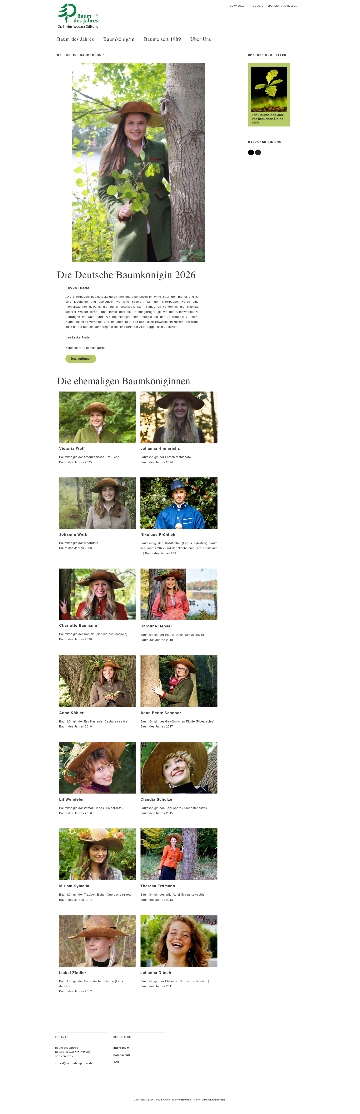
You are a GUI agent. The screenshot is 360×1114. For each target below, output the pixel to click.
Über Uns (200, 39)
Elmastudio (218, 1099)
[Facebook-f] (251, 152)
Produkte (256, 6)
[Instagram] (258, 152)
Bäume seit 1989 (162, 39)
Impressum (121, 1048)
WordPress (184, 1099)
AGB (116, 1062)
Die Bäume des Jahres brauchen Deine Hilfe (268, 119)
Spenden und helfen (282, 6)
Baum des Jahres (75, 39)
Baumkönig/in (119, 39)
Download (237, 6)
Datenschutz (121, 1055)
